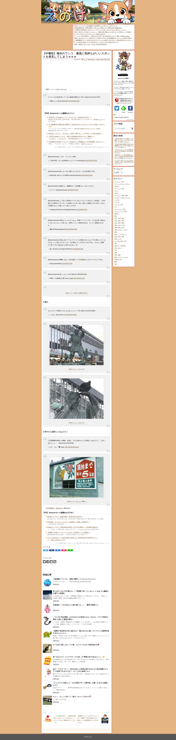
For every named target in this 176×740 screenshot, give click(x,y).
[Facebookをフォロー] (47, 561)
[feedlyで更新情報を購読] (51, 561)
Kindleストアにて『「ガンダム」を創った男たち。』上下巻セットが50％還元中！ (75, 133)
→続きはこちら (118, 95)
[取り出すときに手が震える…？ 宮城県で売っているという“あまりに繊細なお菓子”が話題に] (47, 595)
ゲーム (116, 191)
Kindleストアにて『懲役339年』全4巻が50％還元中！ (65, 516)
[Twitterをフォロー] (44, 561)
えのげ (90, 737)
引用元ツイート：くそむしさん (76, 369)
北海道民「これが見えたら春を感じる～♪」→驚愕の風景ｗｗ (75, 605)
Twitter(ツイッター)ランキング (123, 103)
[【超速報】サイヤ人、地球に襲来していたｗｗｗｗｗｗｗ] (47, 582)
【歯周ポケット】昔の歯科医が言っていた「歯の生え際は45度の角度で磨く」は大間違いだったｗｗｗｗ (124, 156)
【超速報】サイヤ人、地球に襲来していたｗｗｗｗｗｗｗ (74, 579)
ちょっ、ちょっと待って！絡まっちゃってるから (71, 696)
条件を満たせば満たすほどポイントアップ (84, 128)
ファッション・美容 (120, 209)
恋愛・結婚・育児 (119, 227)
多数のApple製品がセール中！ (58, 540)
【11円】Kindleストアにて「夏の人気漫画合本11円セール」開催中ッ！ (71, 136)
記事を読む (56, 584)
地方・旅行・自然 (119, 220)
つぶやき (117, 200)
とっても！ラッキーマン (84, 529)
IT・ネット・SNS (119, 181)
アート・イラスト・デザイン (122, 184)
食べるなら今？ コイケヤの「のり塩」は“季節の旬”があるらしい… (78, 657)
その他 (116, 193)
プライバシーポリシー (130, 119)
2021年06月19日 (91, 160)
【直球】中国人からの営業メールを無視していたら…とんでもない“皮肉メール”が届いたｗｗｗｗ (124, 140)
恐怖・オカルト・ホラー (121, 229)
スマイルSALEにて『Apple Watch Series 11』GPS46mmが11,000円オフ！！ (72, 537)
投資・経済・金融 (119, 236)
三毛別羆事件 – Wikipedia (54, 508)
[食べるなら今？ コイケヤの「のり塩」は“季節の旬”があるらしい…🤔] (47, 660)
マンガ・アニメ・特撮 (120, 211)
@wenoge (124, 73)
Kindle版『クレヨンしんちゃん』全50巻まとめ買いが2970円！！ (68, 522)
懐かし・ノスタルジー (120, 234)
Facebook (130, 112)
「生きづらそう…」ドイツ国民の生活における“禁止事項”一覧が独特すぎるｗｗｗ (124, 151)
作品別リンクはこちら (86, 144)
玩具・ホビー (118, 248)
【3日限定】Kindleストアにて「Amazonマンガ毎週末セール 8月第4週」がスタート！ (76, 142)
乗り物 (116, 213)
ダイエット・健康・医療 (121, 195)
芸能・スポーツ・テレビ (121, 257)
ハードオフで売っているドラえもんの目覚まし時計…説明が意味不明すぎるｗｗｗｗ (124, 162)
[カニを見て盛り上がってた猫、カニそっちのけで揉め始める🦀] (47, 648)
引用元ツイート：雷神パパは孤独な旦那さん (77, 293)
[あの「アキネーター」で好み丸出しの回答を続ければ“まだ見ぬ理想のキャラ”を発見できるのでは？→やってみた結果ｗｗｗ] (47, 672)
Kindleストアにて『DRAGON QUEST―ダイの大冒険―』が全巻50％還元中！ (73, 527)
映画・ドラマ (118, 239)
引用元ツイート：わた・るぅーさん (76, 501)
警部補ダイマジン (98, 119)
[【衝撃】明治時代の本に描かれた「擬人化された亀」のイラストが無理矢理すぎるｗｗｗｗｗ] (47, 634)
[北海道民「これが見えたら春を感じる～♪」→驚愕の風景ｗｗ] (47, 608)
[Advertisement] (56, 37)
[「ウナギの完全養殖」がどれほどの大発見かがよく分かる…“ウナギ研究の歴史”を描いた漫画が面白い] (47, 620)
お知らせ (117, 186)
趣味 (116, 261)
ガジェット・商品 (119, 188)
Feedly (123, 112)
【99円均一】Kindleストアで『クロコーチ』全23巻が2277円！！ (69, 117)
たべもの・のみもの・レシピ (122, 197)
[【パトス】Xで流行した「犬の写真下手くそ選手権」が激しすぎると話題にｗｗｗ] (47, 686)
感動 (116, 232)
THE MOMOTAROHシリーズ (75, 138)
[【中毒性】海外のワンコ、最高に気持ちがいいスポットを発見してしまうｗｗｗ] (58, 550)
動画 (89, 59)
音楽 (116, 264)
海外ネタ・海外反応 (96, 59)
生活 (116, 250)
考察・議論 (107, 59)
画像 (102, 59)
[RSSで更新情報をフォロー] (54, 561)
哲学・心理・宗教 (119, 218)
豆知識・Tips (118, 259)
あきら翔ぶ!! (52, 138)
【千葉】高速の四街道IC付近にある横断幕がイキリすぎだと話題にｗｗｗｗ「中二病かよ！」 (124, 145)
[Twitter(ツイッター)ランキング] (123, 101)
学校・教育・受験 (119, 223)
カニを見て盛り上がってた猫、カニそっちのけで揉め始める (75, 645)
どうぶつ (85, 59)
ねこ (116, 207)
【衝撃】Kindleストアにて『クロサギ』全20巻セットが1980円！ (68, 532)
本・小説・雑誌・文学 (120, 241)
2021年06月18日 (74, 101)
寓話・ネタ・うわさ (120, 225)
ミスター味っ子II (62, 138)
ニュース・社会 (119, 204)
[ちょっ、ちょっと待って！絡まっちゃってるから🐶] (47, 700)
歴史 (116, 243)
